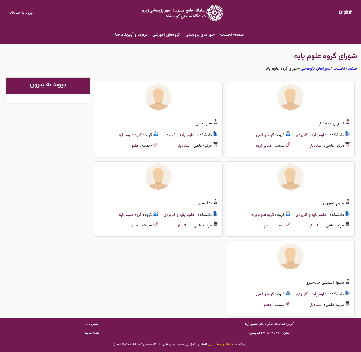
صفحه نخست (232, 35)
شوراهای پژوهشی (200, 35)
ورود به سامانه (20, 12)
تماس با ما (92, 324)
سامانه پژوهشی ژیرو (220, 344)
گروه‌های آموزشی (166, 35)
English (346, 12)
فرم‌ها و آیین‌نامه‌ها (131, 35)
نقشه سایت (92, 333)
